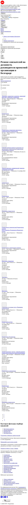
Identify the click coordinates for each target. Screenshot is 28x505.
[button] (2, 28)
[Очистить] (3, 50)
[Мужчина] (4, 127)
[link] (3, 25)
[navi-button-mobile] (2, 33)
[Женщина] (4, 93)
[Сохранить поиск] (2, 56)
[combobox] (7, 47)
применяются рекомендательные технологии (13, 488)
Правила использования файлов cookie (10, 12)
